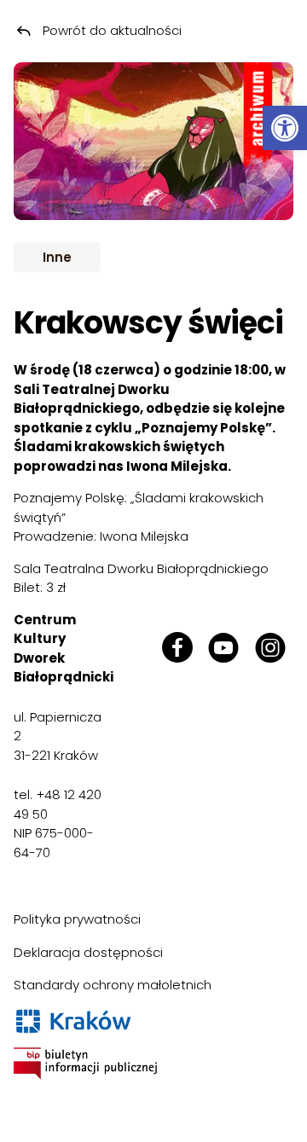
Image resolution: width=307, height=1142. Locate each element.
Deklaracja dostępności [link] (88, 952)
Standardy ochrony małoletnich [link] (112, 985)
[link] (285, 128)
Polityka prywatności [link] (77, 919)
